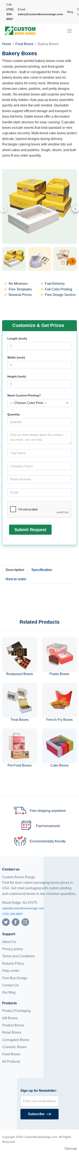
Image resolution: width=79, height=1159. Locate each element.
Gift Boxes (9, 1018)
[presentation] (3, 208)
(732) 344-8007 (12, 914)
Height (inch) (16, 376)
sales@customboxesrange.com (23, 908)
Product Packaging (16, 1011)
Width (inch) (16, 357)
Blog (70, 11)
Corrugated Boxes (15, 1040)
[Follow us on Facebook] (15, 922)
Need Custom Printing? (24, 395)
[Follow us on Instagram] (25, 922)
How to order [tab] (16, 579)
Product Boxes (13, 1025)
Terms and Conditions (18, 956)
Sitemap (70, 1148)
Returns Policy (13, 963)
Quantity (13, 414)
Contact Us (10, 985)
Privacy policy (12, 949)
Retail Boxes (11, 1032)
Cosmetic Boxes (14, 1047)
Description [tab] (15, 570)
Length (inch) (17, 338)
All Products (11, 1061)
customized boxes (22, 894)
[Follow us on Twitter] (6, 922)
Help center (10, 970)
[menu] (69, 31)
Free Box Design (14, 978)
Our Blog (8, 992)
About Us (9, 942)
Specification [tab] (41, 570)
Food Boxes (24, 44)
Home (6, 44)
